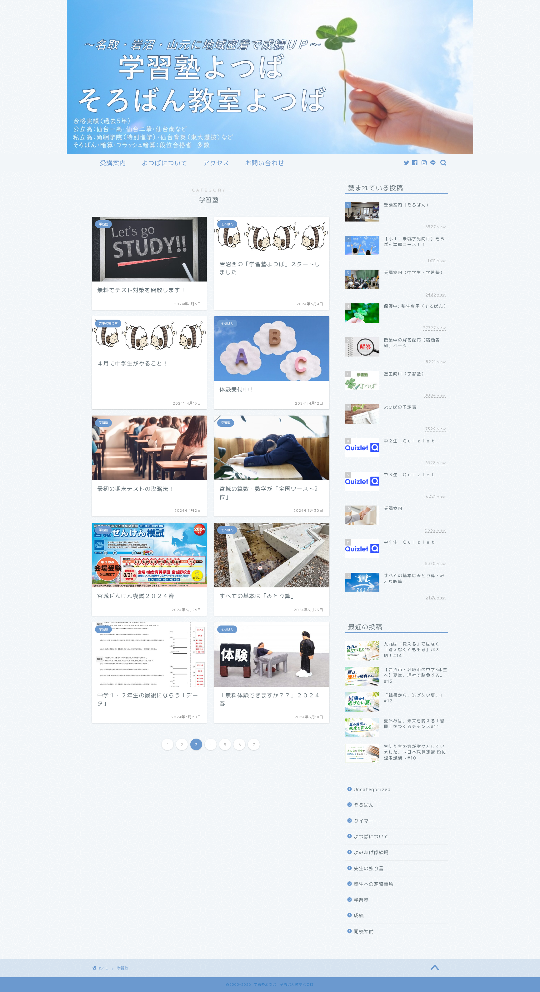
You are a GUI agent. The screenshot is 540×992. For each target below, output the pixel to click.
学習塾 (361, 900)
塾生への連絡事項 (374, 884)
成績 (359, 915)
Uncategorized (372, 789)
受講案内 (113, 163)
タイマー (364, 821)
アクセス (216, 163)
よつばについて (165, 163)
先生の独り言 (369, 868)
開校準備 (364, 931)
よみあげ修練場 (371, 852)
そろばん (364, 805)
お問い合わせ (264, 163)
